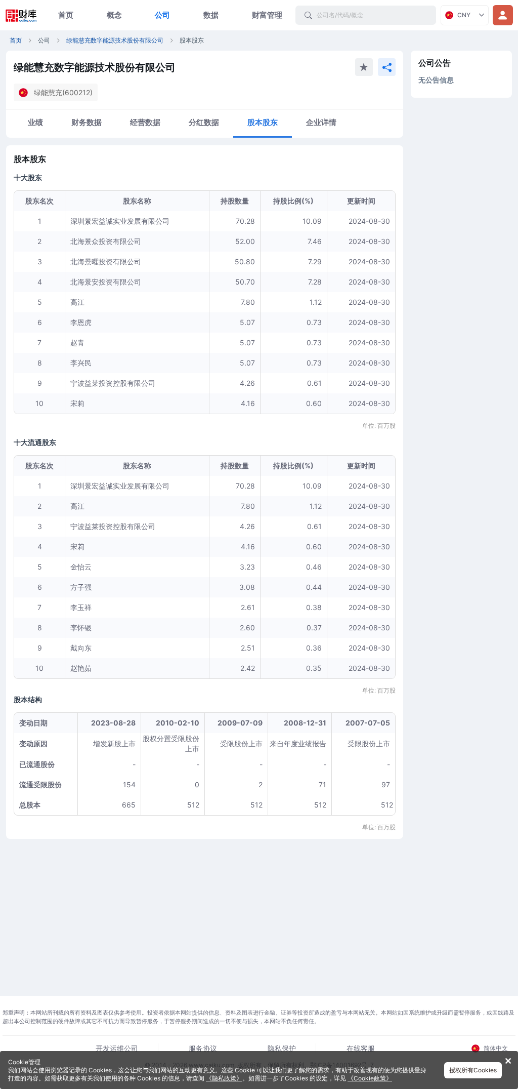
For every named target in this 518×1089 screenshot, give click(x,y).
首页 (65, 15)
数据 (211, 15)
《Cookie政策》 (370, 1078)
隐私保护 (282, 1048)
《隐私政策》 (224, 1078)
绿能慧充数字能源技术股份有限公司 (114, 40)
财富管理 (267, 15)
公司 (162, 15)
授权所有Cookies (473, 1070)
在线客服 (361, 1048)
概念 (114, 15)
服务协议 (203, 1048)
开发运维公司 (117, 1048)
